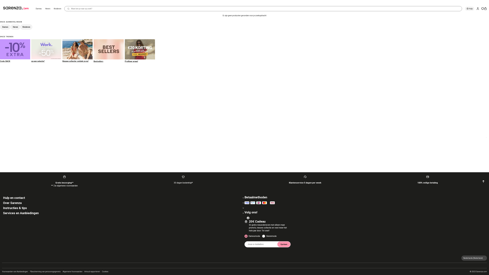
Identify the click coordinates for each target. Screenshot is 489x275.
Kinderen (57, 9)
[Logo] (17, 8)
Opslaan (283, 244)
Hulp (471, 9)
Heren (47, 9)
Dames (39, 9)
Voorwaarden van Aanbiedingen (15, 272)
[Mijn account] (478, 9)
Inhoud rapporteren (92, 272)
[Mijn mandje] (486, 9)
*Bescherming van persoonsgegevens (45, 272)
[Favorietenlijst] (482, 9)
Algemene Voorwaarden (72, 272)
